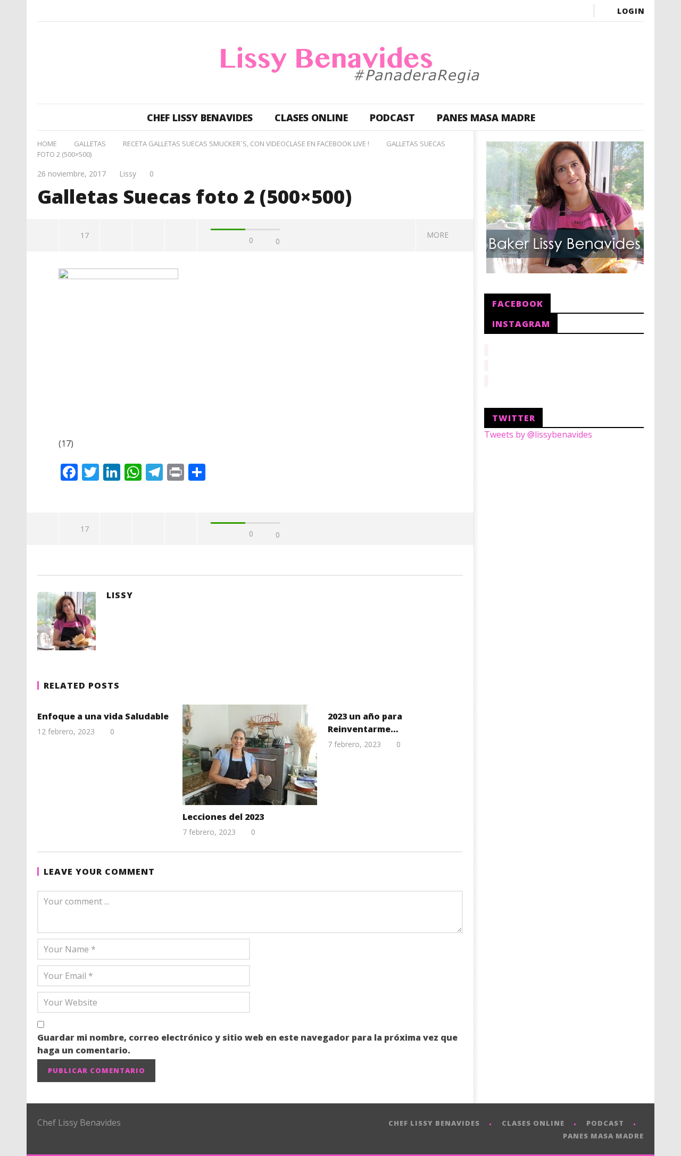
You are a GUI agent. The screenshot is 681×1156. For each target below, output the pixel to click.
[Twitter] (535, 10)
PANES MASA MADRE (486, 117)
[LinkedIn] (556, 10)
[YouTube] (514, 10)
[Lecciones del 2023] (249, 755)
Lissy (127, 174)
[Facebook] (492, 10)
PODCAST (392, 117)
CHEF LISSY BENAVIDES (200, 117)
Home (47, 143)
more (440, 235)
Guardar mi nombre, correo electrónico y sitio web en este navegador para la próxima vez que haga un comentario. (247, 1044)
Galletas (90, 143)
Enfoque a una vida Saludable (103, 716)
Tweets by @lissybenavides (538, 434)
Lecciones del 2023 (223, 817)
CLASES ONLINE (311, 117)
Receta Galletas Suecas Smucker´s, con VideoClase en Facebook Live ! (246, 143)
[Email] (577, 10)
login (631, 11)
